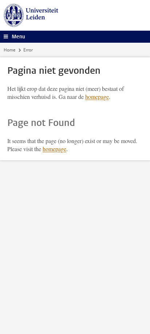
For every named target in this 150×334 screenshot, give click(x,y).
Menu (18, 36)
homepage (97, 96)
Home (9, 50)
